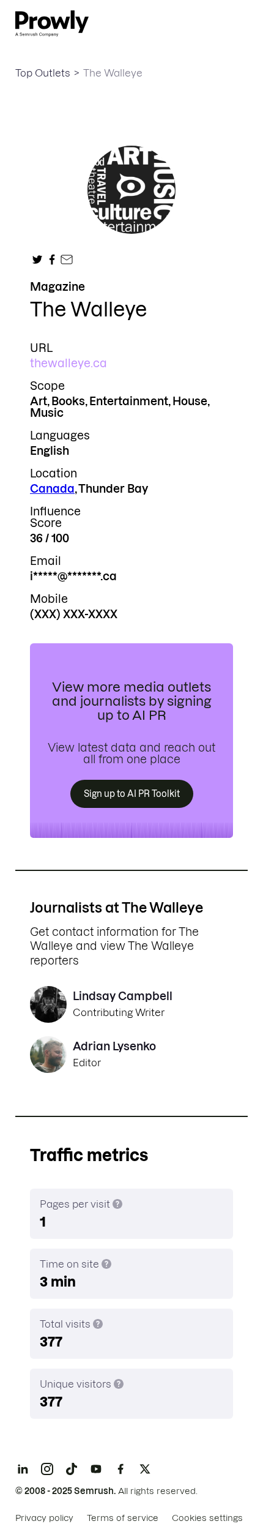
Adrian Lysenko (114, 1046)
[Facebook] (120, 1469)
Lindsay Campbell (122, 996)
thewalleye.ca (68, 363)
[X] (145, 1469)
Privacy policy (44, 1518)
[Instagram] (47, 1469)
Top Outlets (42, 72)
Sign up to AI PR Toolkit (132, 794)
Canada (52, 489)
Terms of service (122, 1518)
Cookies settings (207, 1518)
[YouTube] (96, 1469)
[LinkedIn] (22, 1469)
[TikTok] (71, 1469)
